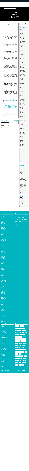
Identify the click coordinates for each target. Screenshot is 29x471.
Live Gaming (3, 355)
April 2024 (21, 66)
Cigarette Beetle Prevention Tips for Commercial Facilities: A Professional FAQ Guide (23, 185)
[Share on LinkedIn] (9, 114)
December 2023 (22, 71)
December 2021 (22, 100)
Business (2, 326)
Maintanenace (3, 356)
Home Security (3, 350)
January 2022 (22, 99)
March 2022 (22, 96)
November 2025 (22, 41)
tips (20, 362)
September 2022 (3, 269)
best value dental (22, 328)
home (23, 345)
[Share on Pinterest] (12, 114)
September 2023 (22, 75)
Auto (2, 325)
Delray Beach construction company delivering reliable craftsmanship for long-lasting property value (10, 107)
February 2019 (22, 145)
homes (22, 347)
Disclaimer (22, 201)
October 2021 (22, 103)
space (21, 360)
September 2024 (22, 59)
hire (19, 345)
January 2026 (22, 38)
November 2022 (22, 86)
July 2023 (21, 78)
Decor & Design (3, 332)
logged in (6, 127)
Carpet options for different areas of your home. (15, 121)
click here (17, 334)
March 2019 (22, 144)
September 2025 (3, 228)
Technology (2, 365)
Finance (2, 336)
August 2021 (3, 285)
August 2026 (22, 29)
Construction (3, 331)
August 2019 (22, 137)
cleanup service (25, 332)
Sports (2, 362)
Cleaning (2, 330)
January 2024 (22, 70)
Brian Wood (10, 24)
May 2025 (21, 49)
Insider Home (5, 6)
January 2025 (22, 54)
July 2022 (21, 91)
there (24, 360)
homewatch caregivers (19, 349)
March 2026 (3, 221)
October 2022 (22, 87)
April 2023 (21, 82)
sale (20, 358)
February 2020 (22, 129)
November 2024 (3, 240)
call (16, 330)
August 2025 (22, 45)
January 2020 (3, 308)
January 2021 (22, 115)
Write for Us (22, 203)
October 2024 (22, 58)
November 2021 (3, 281)
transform (23, 362)
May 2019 (21, 141)
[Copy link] (5, 116)
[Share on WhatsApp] (11, 114)
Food (2, 338)
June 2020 (21, 124)
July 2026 (21, 30)
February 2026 (22, 37)
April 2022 (21, 95)
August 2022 (3, 270)
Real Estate (2, 360)
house (25, 349)
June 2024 (21, 63)
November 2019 (22, 133)
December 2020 (22, 116)
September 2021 (22, 104)
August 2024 (3, 244)
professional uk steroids (19, 356)
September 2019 (22, 136)
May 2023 (2, 262)
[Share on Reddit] (14, 114)
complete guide (23, 334)
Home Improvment (3, 349)
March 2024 (22, 67)
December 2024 (3, 239)
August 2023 (3, 258)
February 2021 (3, 292)
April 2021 (21, 111)
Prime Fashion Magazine (20, 370)
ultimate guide (21, 364)
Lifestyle (2, 354)
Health (2, 344)
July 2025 (21, 46)
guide (16, 345)
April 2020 (2, 304)
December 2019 (22, 132)
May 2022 (2, 274)
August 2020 (3, 299)
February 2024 (3, 251)
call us (20, 330)
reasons (17, 358)
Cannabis (2, 327)
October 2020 (22, 119)
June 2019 (21, 140)
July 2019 (2, 315)
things (17, 362)
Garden (2, 342)
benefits (17, 328)
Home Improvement (16, 16)
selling (24, 358)
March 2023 (22, 83)
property (25, 356)
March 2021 (22, 112)
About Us (22, 200)
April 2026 (21, 34)
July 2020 (21, 123)
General (2, 343)
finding (17, 343)
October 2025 (22, 42)
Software (2, 361)
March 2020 (22, 128)
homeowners (17, 347)
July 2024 (21, 62)
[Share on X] (7, 114)
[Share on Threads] (3, 116)
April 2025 (21, 50)
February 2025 (22, 53)
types (16, 364)
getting (25, 343)
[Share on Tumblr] (16, 114)
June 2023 (21, 79)
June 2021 (21, 108)
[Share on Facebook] (5, 114)
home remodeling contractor (10, 100)
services (17, 360)
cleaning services (18, 332)
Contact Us (22, 198)
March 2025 (3, 235)
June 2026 (2, 217)
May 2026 (21, 33)
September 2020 (22, 120)
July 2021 (21, 107)
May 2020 (2, 303)
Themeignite (26, 370)
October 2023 (22, 74)
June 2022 (21, 92)
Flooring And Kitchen (4, 337)
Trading (2, 366)
